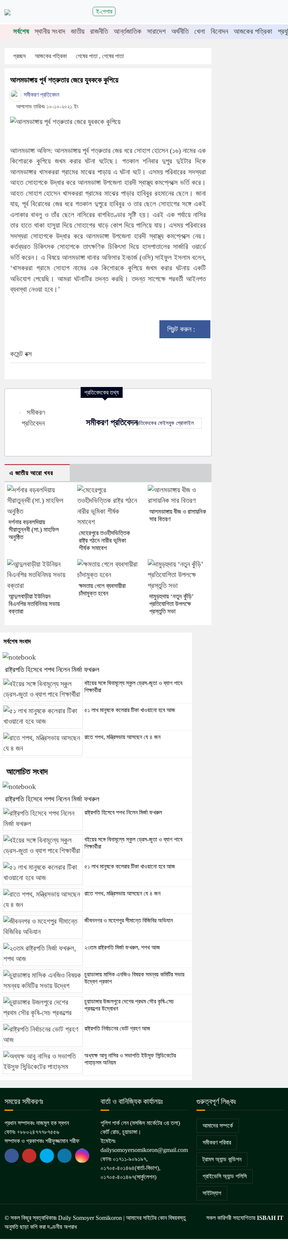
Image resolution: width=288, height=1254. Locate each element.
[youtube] (47, 1156)
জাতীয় (77, 31)
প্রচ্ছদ (19, 56)
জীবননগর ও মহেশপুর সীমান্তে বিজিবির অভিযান (128, 920)
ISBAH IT (270, 1218)
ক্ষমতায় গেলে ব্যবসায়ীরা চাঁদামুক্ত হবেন (102, 589)
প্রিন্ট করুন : (182, 329)
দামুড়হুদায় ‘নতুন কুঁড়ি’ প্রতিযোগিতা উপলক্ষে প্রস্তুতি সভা (171, 604)
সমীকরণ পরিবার (216, 1142)
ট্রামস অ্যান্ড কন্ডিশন (222, 1159)
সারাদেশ (156, 31)
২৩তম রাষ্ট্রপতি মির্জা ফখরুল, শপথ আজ (122, 947)
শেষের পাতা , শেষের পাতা (100, 56)
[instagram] (82, 1156)
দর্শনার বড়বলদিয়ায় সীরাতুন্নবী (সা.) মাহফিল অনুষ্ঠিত (34, 530)
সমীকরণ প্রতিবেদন (40, 95)
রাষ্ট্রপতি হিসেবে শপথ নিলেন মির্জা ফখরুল (52, 670)
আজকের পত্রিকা (253, 31)
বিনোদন (219, 31)
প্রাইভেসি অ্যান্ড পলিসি (224, 1176)
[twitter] (29, 1156)
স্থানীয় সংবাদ (49, 31)
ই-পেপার (104, 11)
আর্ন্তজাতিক (127, 31)
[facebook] (11, 1156)
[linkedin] (64, 1156)
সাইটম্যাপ (211, 1193)
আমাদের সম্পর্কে (217, 1125)
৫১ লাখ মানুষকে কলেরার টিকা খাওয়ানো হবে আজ (129, 710)
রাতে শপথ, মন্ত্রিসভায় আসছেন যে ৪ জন (122, 737)
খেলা (199, 31)
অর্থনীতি (180, 31)
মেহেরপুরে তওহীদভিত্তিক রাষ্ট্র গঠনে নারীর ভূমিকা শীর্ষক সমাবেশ (104, 541)
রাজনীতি (99, 31)
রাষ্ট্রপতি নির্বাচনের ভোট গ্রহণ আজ (117, 1028)
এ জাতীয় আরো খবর (31, 473)
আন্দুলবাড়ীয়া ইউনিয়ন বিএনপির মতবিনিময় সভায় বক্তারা (34, 604)
